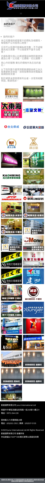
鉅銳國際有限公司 (8, 433)
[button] (21, 13)
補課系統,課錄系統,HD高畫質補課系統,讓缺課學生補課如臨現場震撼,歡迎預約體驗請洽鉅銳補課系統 (22, 480)
